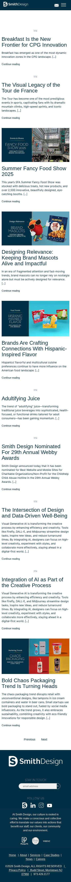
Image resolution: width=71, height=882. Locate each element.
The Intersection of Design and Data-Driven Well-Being (34, 513)
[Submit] (58, 786)
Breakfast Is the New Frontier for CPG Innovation (34, 42)
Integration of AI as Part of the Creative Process (32, 582)
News (29, 859)
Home (12, 855)
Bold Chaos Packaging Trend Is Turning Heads (29, 683)
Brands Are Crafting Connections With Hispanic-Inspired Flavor (34, 348)
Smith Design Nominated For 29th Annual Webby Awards (31, 452)
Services (35, 855)
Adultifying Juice (21, 398)
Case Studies (51, 855)
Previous (29, 739)
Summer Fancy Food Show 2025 (34, 171)
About (23, 855)
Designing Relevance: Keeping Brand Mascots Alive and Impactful (30, 257)
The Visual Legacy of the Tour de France (31, 88)
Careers (40, 859)
